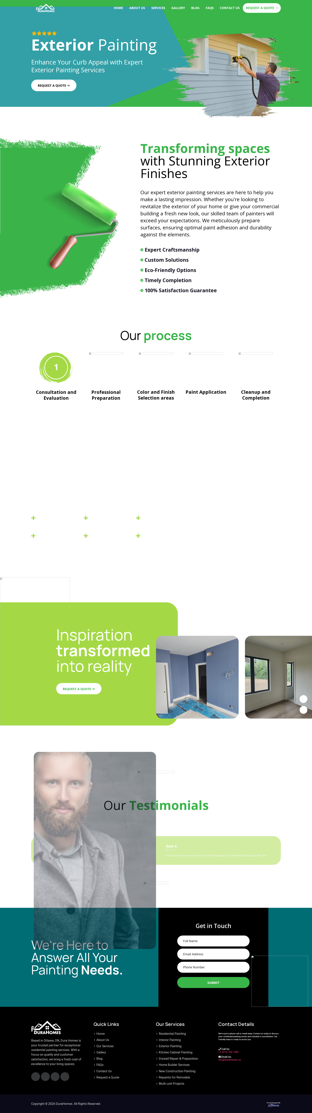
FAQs (210, 8)
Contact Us (230, 8)
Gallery (178, 8)
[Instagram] (45, 1076)
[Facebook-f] (35, 1076)
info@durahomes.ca (229, 1059)
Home (118, 8)
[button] (303, 699)
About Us (137, 8)
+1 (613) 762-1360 (228, 1051)
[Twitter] (55, 1076)
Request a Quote (260, 8)
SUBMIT (213, 983)
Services (158, 8)
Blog (195, 8)
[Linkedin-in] (64, 1076)
